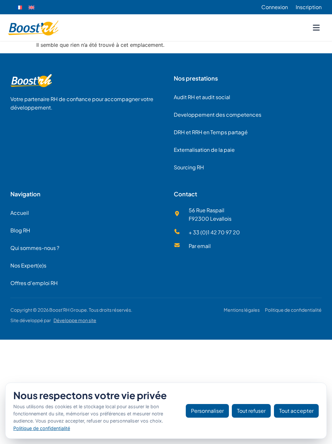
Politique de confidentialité (293, 310)
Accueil (19, 212)
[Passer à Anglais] (31, 7)
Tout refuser (251, 410)
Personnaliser (207, 410)
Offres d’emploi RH (34, 283)
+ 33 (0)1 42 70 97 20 (214, 232)
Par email (200, 245)
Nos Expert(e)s (28, 265)
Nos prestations (196, 78)
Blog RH (20, 230)
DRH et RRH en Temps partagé (211, 132)
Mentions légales (242, 310)
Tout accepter (296, 410)
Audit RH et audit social (202, 97)
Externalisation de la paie (204, 149)
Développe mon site (74, 320)
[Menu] (316, 28)
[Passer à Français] (19, 7)
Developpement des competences (217, 114)
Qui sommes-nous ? (34, 247)
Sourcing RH (189, 167)
